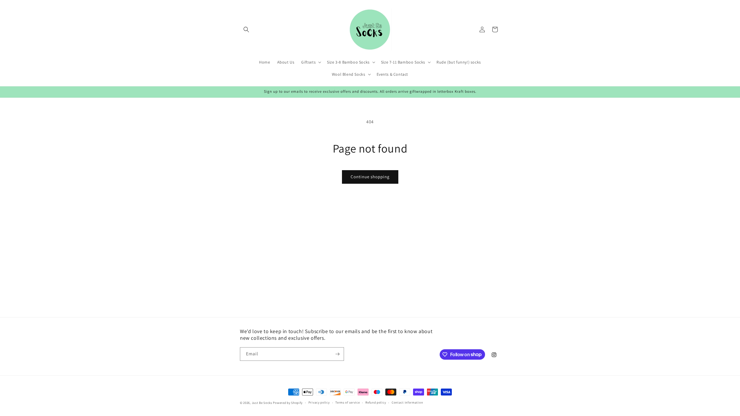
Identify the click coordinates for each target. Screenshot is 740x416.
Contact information (407, 402)
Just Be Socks (262, 403)
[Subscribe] (337, 354)
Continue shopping (370, 176)
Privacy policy (319, 402)
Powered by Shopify (288, 403)
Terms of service (347, 402)
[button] (246, 29)
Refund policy (375, 402)
